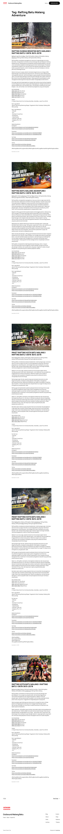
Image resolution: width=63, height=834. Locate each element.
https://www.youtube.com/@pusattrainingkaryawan (24, 138)
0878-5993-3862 (16, 95)
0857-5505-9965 (16, 421)
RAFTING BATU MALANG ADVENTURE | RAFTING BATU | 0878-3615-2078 (29, 192)
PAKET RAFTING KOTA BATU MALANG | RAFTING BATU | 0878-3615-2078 (29, 353)
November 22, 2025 (15, 151)
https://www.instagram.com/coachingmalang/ (23, 128)
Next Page (56, 798)
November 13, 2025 (15, 781)
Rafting (13, 56)
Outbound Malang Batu (15, 3)
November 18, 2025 (15, 313)
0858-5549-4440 (16, 418)
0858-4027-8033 (16, 97)
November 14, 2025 (15, 645)
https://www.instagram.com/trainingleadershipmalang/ (25, 127)
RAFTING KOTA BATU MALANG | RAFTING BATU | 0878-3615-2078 (30, 685)
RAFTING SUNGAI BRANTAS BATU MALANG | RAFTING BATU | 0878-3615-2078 (31, 52)
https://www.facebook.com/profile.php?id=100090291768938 (27, 133)
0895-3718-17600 (16, 94)
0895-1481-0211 (15, 420)
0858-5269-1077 (16, 91)
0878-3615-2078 (16, 92)
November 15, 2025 (15, 477)
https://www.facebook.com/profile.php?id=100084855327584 (27, 134)
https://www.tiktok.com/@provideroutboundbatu (23, 145)
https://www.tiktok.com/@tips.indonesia (21, 144)
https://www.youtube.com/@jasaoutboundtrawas (24, 140)
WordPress (58, 830)
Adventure (14, 57)
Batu (24, 56)
